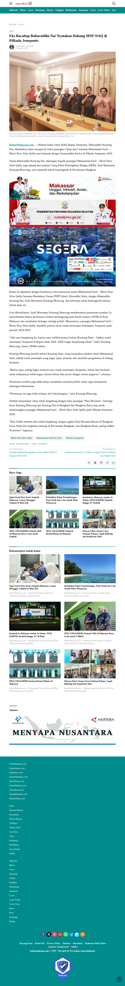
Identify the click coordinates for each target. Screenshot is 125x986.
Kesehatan (13, 840)
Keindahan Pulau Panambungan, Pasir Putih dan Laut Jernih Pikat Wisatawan (62, 500)
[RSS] (82, 934)
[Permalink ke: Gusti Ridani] (11, 47)
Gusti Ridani (20, 46)
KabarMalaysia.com (17, 785)
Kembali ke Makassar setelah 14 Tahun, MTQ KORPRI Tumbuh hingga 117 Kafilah (97, 500)
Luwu (11, 895)
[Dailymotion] (77, 934)
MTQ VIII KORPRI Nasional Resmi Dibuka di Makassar (59, 532)
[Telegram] (71, 934)
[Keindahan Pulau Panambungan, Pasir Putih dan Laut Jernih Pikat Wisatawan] (62, 485)
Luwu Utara (14, 904)
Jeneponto (30, 46)
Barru (11, 908)
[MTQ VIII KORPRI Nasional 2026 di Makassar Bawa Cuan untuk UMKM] (25, 519)
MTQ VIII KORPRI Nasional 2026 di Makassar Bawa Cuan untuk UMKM (25, 534)
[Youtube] (60, 934)
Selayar (12, 878)
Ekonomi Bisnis (16, 810)
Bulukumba (14, 887)
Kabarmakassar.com (39, 951)
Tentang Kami (25, 943)
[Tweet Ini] (95, 463)
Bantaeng (13, 874)
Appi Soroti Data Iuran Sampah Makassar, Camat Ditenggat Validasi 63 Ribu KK (24, 500)
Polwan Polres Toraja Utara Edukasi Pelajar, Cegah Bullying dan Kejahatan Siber (98, 534)
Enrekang (13, 917)
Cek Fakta (13, 832)
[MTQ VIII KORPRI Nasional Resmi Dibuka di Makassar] (62, 519)
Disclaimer (78, 943)
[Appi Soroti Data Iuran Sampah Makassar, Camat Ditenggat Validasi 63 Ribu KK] (25, 485)
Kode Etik (40, 943)
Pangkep (13, 882)
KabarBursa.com (16, 790)
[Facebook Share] (89, 463)
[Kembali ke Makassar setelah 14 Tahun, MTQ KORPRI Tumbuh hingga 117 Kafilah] (99, 485)
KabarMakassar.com (21, 144)
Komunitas (14, 815)
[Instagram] (54, 934)
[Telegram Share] (107, 463)
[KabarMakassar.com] (23, 3)
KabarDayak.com (16, 781)
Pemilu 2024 (14, 827)
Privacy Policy (53, 943)
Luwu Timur (14, 900)
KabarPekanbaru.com (18, 777)
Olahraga (13, 823)
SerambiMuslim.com (18, 794)
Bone (11, 913)
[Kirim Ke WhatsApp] (113, 463)
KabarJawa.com (16, 772)
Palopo (12, 921)
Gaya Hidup (14, 849)
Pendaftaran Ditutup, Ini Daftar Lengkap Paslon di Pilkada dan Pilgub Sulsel (90, 452)
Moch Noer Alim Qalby (21, 438)
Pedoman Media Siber (95, 943)
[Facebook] (43, 934)
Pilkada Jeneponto (74, 438)
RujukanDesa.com (17, 798)
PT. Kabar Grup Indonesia (82, 951)
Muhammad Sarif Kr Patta (49, 438)
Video (11, 836)
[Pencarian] (114, 3)
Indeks (12, 853)
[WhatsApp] (65, 934)
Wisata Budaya (15, 819)
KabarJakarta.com (17, 768)
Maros (12, 865)
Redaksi (66, 943)
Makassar (13, 861)
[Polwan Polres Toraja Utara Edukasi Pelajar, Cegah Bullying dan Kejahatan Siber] (99, 519)
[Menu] (11, 3)
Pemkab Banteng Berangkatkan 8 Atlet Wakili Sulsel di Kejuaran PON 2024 (33, 452)
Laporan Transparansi (58, 947)
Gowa (11, 869)
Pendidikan (14, 845)
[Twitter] (48, 934)
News (11, 31)
